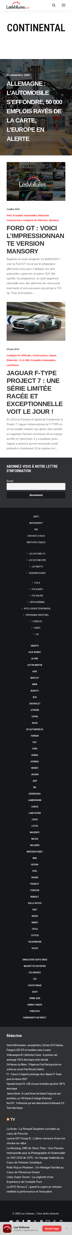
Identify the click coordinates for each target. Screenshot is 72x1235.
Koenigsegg (35, 793)
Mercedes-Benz (35, 851)
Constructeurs (14, 220)
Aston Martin (35, 665)
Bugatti (35, 691)
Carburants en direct (34, 1017)
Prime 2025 (34, 998)
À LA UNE (24, 360)
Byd (35, 697)
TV (12, 1119)
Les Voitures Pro (37, 560)
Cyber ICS (37, 621)
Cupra (35, 716)
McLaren (34, 845)
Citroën (35, 710)
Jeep (34, 781)
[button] (63, 5)
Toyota (35, 935)
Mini (35, 858)
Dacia (35, 723)
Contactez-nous (36, 536)
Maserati (35, 832)
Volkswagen (34, 942)
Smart (34, 922)
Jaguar (52, 355)
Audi (34, 671)
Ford (9, 215)
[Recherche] (52, 5)
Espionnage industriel (37, 615)
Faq (36, 529)
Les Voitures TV (37, 553)
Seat (34, 909)
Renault (34, 896)
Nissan (34, 864)
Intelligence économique (37, 608)
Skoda (35, 916)
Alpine (34, 658)
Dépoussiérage (37, 602)
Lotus (35, 826)
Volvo (35, 948)
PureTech (35, 1011)
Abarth (35, 645)
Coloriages (35, 972)
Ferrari (35, 736)
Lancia (34, 806)
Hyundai (35, 761)
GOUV (34, 992)
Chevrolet (34, 703)
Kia (34, 787)
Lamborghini (34, 800)
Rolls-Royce (35, 903)
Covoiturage (35, 985)
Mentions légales (36, 542)
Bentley (34, 678)
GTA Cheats (37, 589)
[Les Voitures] (18, 5)
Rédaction (43, 215)
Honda (34, 755)
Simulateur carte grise (34, 959)
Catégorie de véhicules (35, 220)
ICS (37, 634)
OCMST (37, 628)
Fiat (35, 742)
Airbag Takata (35, 1004)
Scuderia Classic (37, 573)
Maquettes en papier (35, 966)
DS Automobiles (34, 729)
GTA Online (37, 595)
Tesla (35, 929)
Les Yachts (37, 566)
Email (10, 481)
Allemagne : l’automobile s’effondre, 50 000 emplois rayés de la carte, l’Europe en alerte (34, 111)
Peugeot (34, 884)
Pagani (34, 877)
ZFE (35, 979)
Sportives (54, 220)
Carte (36, 516)
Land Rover (13, 365)
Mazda (34, 839)
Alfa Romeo (35, 652)
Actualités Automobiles (25, 215)
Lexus (35, 819)
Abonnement (36, 523)
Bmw (34, 684)
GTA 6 (37, 583)
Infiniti (34, 768)
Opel (34, 871)
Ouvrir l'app (52, 1228)
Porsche (34, 890)
